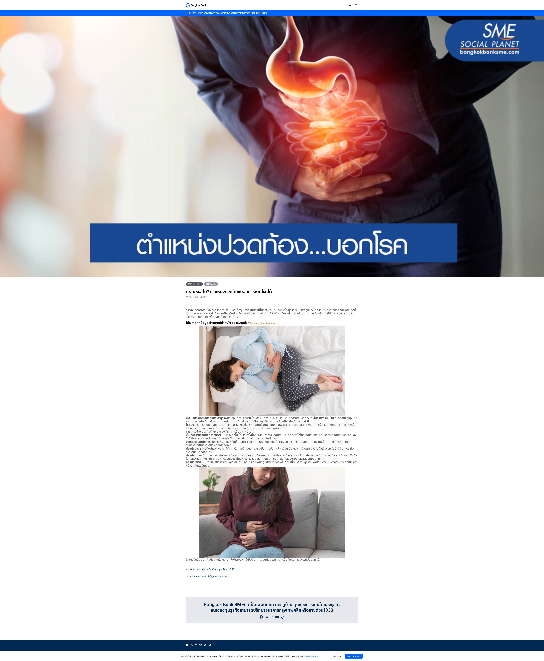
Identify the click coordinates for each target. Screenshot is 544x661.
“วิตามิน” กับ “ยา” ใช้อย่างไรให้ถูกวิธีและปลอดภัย (207, 576)
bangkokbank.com (258, 13)
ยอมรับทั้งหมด (353, 656)
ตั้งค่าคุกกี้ (337, 656)
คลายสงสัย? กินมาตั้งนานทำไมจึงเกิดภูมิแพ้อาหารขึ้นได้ (210, 569)
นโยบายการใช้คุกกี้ (311, 656)
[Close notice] (356, 13)
